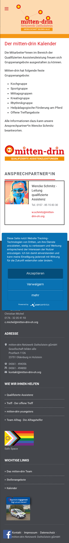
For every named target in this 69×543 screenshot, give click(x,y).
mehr (35, 295)
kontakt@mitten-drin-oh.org (25, 372)
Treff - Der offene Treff (20, 403)
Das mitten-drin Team (19, 471)
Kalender (12, 488)
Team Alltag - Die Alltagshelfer (25, 420)
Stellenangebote (16, 479)
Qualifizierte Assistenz (20, 395)
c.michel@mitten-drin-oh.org (21, 322)
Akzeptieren (35, 273)
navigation (6, 8)
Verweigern (35, 284)
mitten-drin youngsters (20, 411)
